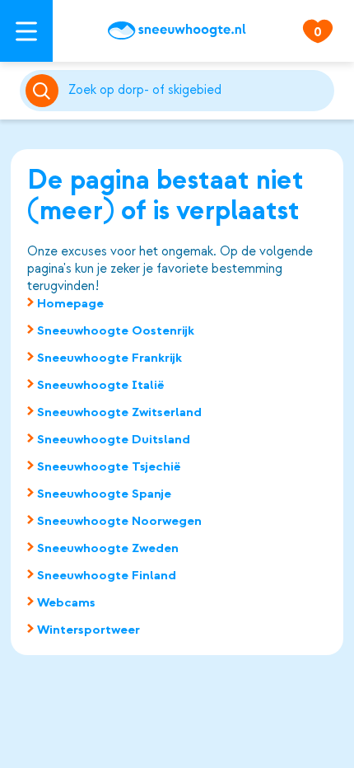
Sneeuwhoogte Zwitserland (119, 412)
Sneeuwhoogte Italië (101, 385)
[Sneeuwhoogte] (177, 30)
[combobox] (198, 90)
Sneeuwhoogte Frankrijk (109, 357)
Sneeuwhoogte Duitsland (113, 439)
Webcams (66, 602)
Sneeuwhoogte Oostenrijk (115, 330)
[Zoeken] (198, 90)
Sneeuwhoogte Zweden (108, 548)
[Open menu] (26, 31)
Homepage (70, 303)
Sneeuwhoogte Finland (106, 575)
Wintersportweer (88, 629)
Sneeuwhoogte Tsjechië (109, 466)
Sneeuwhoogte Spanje (104, 493)
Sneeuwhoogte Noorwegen (119, 521)
